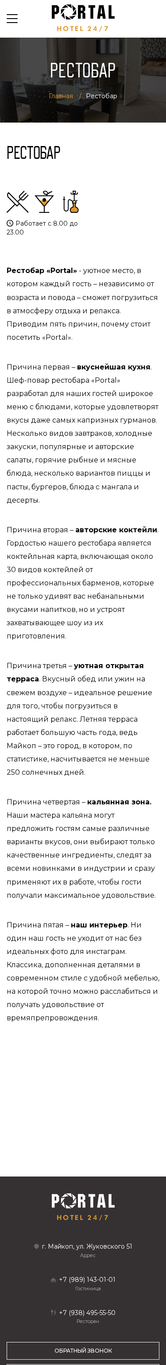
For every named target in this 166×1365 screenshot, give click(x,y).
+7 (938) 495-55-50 (87, 1313)
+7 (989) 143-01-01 (87, 1280)
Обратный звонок (83, 1350)
